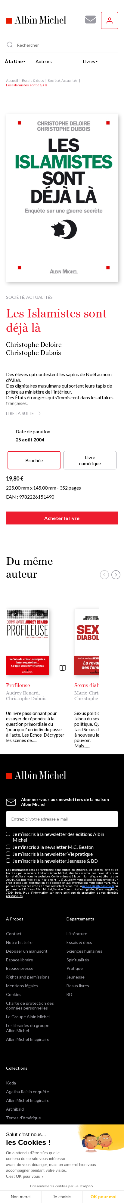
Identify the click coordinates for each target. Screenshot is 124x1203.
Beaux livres (78, 985)
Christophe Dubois (33, 353)
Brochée (34, 460)
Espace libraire (19, 959)
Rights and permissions (28, 976)
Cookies (13, 994)
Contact (14, 933)
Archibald (15, 1109)
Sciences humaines (84, 951)
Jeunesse (76, 976)
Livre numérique (90, 460)
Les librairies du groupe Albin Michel (27, 1028)
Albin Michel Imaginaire (27, 1039)
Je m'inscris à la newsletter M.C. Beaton (53, 847)
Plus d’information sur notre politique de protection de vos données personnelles (62, 894)
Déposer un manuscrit (27, 951)
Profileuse (18, 685)
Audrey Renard (22, 692)
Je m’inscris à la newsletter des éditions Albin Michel (58, 837)
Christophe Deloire (34, 345)
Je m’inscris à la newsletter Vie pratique (53, 854)
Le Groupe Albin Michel (28, 1016)
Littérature (77, 933)
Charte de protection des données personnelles (30, 1005)
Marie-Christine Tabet (98, 692)
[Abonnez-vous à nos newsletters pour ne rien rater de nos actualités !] (88, 20)
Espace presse (19, 968)
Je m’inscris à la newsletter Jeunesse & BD (55, 861)
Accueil (12, 80)
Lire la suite (20, 413)
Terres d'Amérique (23, 1117)
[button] (104, 574)
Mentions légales (22, 985)
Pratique (75, 968)
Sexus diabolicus (93, 685)
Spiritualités (78, 959)
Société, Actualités (63, 80)
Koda (11, 1082)
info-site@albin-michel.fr (98, 886)
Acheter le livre (61, 518)
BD (69, 994)
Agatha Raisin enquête (27, 1091)
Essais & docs (33, 80)
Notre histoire (19, 942)
